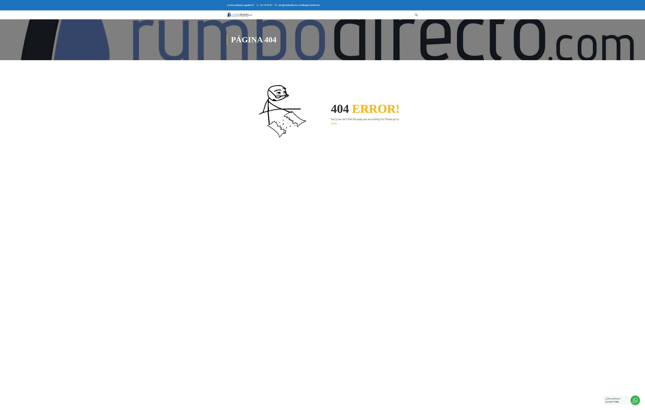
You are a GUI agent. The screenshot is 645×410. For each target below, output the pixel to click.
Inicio (334, 123)
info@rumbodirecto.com (290, 5)
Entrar (317, 5)
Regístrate (308, 5)
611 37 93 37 (266, 5)
